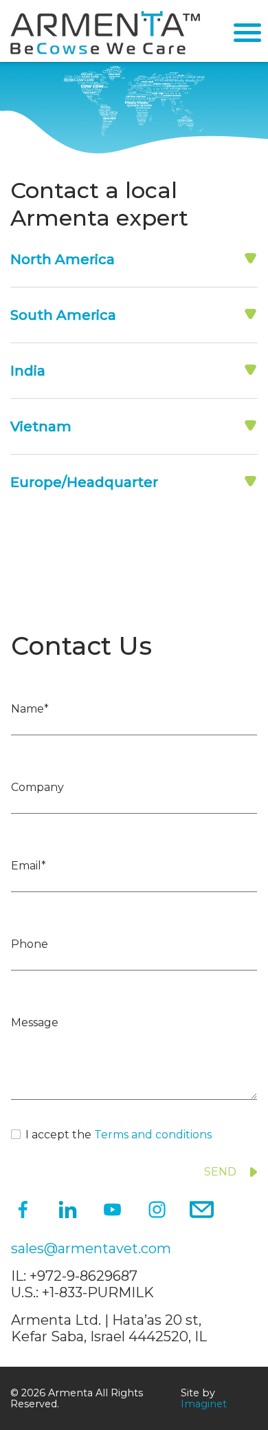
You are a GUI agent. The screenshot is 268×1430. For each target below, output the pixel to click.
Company (37, 787)
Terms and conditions (153, 1134)
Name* (30, 708)
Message (34, 1022)
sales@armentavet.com (91, 1248)
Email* (28, 865)
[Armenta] (105, 50)
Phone (29, 944)
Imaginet (204, 1404)
